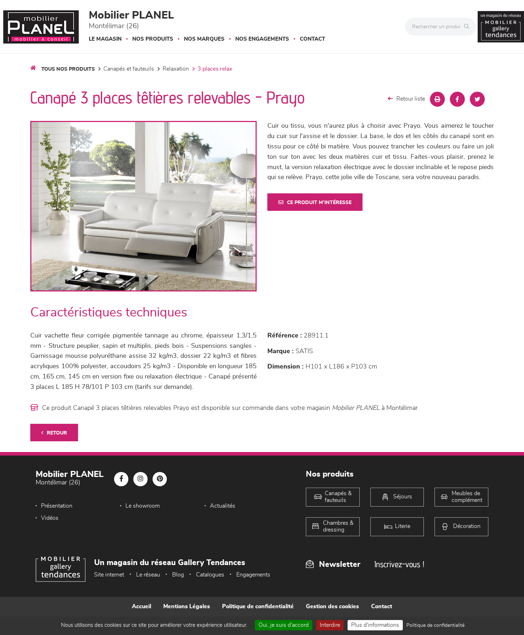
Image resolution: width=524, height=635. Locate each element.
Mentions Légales (186, 606)
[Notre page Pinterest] (160, 479)
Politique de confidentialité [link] (435, 625)
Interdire (330, 625)
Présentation (56, 506)
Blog (178, 575)
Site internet (109, 575)
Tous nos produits (68, 69)
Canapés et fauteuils (128, 69)
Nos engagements (262, 39)
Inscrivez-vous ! (399, 564)
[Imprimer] (437, 99)
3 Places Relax (214, 69)
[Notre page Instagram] (140, 479)
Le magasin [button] (105, 39)
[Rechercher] (468, 27)
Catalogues (210, 575)
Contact (312, 39)
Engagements (253, 575)
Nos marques (204, 39)
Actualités (222, 506)
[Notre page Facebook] (121, 479)
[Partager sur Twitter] (477, 99)
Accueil (141, 606)
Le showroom (142, 506)
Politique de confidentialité (258, 606)
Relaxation (176, 69)
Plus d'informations (375, 625)
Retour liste (410, 99)
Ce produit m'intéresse (319, 202)
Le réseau (148, 575)
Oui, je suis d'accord (283, 625)
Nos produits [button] (152, 39)
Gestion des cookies (332, 606)
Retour (57, 433)
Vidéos (49, 518)
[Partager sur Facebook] (457, 99)
